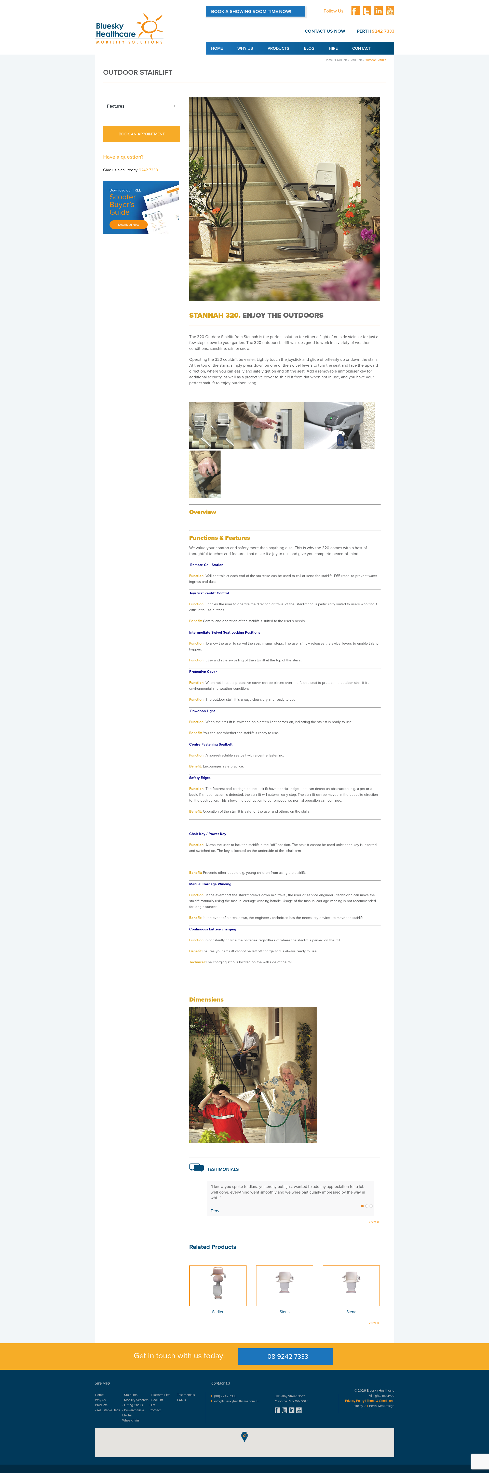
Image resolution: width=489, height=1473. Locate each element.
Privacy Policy (355, 1400)
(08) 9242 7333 (225, 1396)
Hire (333, 48)
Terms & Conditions (380, 1400)
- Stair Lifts (130, 1394)
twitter (367, 10)
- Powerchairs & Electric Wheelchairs (133, 1415)
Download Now (128, 224)
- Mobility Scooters (135, 1400)
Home (217, 48)
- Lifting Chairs (132, 1405)
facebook (355, 10)
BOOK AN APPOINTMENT (142, 134)
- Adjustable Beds (107, 1410)
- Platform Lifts (160, 1394)
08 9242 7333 (287, 1356)
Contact (361, 48)
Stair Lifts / (357, 60)
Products (278, 48)
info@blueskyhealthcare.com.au (236, 1401)
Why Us (245, 48)
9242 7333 (383, 31)
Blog (309, 48)
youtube (390, 10)
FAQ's (181, 1400)
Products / (341, 60)
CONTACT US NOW (325, 31)
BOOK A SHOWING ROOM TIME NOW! (251, 11)
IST (366, 1405)
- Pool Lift (156, 1400)
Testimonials (186, 1394)
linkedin (378, 10)
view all (374, 1221)
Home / (329, 60)
